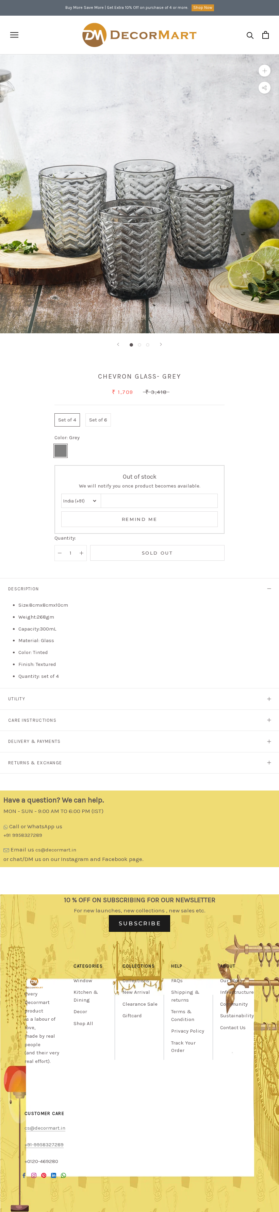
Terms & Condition (182, 1015)
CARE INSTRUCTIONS (32, 720)
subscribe (140, 923)
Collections (135, 980)
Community (234, 1004)
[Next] (161, 344)
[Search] (250, 34)
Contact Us (233, 1027)
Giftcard (132, 1015)
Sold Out (157, 553)
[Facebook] (24, 1175)
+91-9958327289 (44, 1145)
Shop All (83, 1023)
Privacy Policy (187, 1031)
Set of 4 (67, 420)
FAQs (177, 980)
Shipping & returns (185, 996)
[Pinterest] (43, 1175)
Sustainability (237, 1015)
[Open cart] (265, 35)
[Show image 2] (139, 345)
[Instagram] (33, 1175)
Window (82, 980)
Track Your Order (183, 1047)
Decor (80, 1011)
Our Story (231, 980)
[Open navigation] (14, 35)
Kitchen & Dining (85, 996)
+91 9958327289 (22, 835)
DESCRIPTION (23, 588)
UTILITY (16, 698)
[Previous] (118, 344)
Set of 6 (98, 420)
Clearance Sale (140, 1004)
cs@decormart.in (55, 850)
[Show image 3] (147, 345)
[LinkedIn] (53, 1175)
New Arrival (136, 992)
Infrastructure (237, 992)
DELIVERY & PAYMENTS (34, 741)
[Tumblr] (63, 1175)
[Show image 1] (131, 345)
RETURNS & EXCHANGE (35, 762)
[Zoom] (264, 71)
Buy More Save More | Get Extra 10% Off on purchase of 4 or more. (126, 7)
